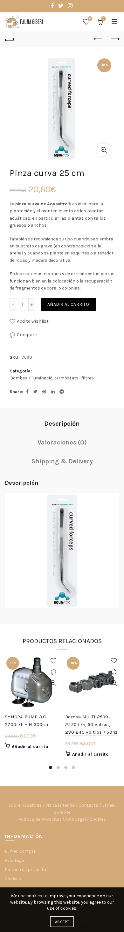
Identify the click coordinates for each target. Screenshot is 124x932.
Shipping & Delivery (62, 461)
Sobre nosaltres (25, 805)
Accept (62, 922)
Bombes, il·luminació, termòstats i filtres (52, 378)
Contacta (88, 805)
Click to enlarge (104, 150)
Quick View (53, 683)
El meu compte (20, 851)
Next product (114, 39)
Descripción (62, 423)
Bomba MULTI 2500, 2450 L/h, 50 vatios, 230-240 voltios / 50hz (91, 724)
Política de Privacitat (39, 819)
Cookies (98, 819)
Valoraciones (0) (62, 442)
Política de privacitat (26, 869)
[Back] (9, 39)
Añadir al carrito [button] (30, 746)
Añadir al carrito (68, 304)
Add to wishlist (33, 321)
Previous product (99, 39)
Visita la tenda (60, 805)
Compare (27, 334)
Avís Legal (75, 819)
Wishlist (90, 18)
